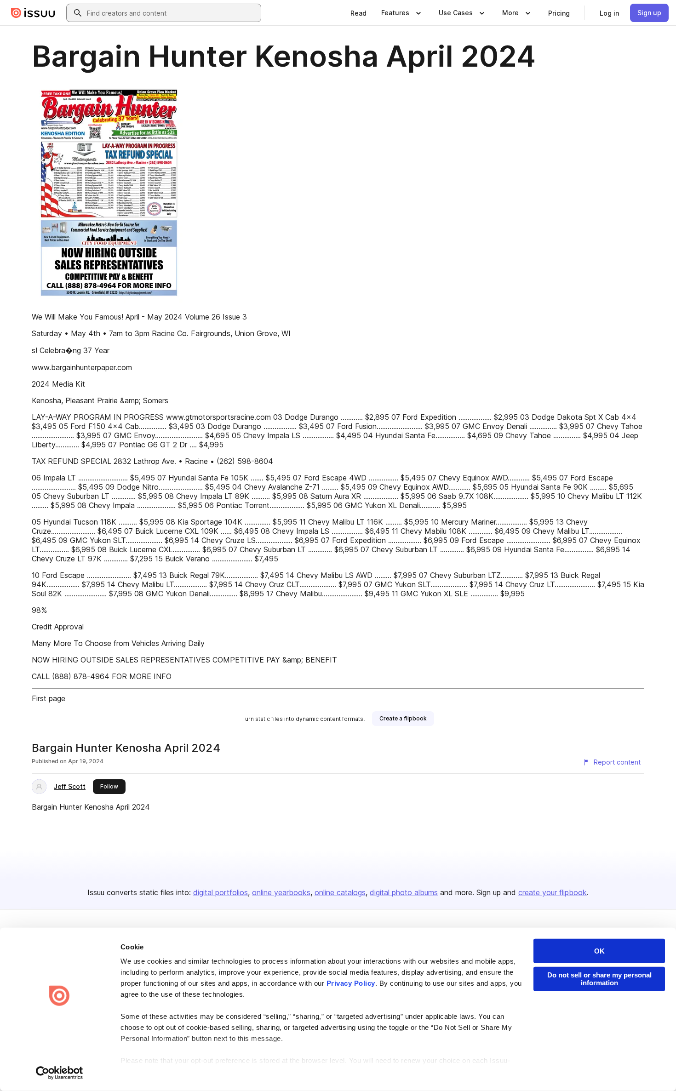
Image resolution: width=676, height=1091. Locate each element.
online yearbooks (281, 892)
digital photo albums (404, 892)
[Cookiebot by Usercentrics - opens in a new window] (59, 1073)
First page (48, 698)
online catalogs (340, 892)
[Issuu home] (33, 13)
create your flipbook (552, 892)
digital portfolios (220, 892)
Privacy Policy (351, 983)
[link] (358, 13)
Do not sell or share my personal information (599, 979)
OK (599, 951)
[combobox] (172, 13)
